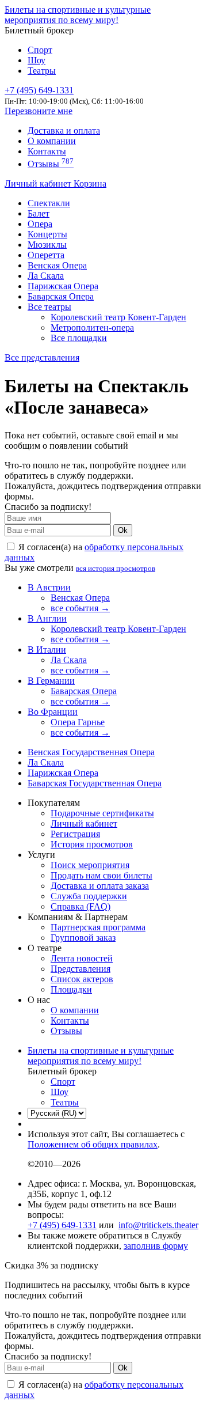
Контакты (47, 151)
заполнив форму (156, 1246)
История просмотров (92, 844)
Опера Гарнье (78, 722)
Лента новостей (82, 958)
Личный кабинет (39, 183)
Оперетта (46, 255)
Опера (40, 224)
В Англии (47, 618)
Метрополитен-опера (92, 327)
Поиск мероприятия (90, 865)
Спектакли (49, 203)
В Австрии (49, 587)
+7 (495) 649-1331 (62, 1225)
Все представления (42, 357)
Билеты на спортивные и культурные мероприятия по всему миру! (78, 15)
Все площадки (79, 338)
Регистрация (75, 834)
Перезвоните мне (38, 111)
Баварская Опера (61, 296)
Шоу (36, 60)
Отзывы (51, 164)
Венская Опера (57, 265)
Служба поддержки (89, 896)
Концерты (47, 234)
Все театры (49, 307)
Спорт (40, 50)
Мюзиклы (47, 244)
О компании (52, 141)
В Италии (47, 649)
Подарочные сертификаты (102, 813)
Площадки (71, 989)
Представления (80, 969)
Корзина (90, 183)
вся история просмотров (115, 568)
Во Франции (53, 712)
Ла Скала (46, 276)
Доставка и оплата (64, 130)
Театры (42, 70)
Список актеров (82, 979)
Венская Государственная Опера (91, 752)
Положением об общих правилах (93, 1144)
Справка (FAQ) (80, 906)
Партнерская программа (98, 927)
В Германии (51, 681)
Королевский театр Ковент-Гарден (118, 317)
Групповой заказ (83, 937)
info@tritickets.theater (158, 1225)
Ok (123, 530)
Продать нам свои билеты (101, 875)
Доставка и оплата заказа (100, 886)
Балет (38, 213)
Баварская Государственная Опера (95, 783)
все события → (80, 608)
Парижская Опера (63, 286)
